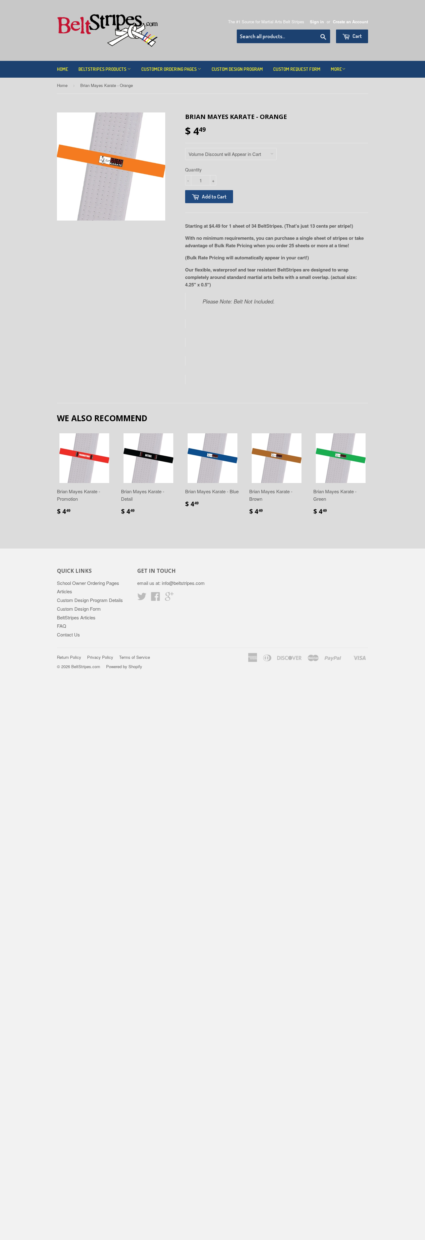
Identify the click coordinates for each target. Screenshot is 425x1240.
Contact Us (68, 634)
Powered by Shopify (124, 666)
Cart (357, 36)
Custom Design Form (79, 608)
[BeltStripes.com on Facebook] (155, 598)
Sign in (317, 22)
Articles (64, 591)
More (336, 69)
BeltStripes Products (102, 69)
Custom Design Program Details (90, 600)
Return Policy (69, 657)
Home (62, 69)
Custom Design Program (237, 69)
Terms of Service (134, 657)
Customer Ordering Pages (169, 69)
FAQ (61, 625)
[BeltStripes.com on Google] (169, 598)
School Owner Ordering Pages (88, 583)
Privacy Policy (100, 657)
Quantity (193, 169)
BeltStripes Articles (76, 617)
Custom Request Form (296, 69)
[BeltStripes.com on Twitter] (142, 598)
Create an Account (350, 22)
